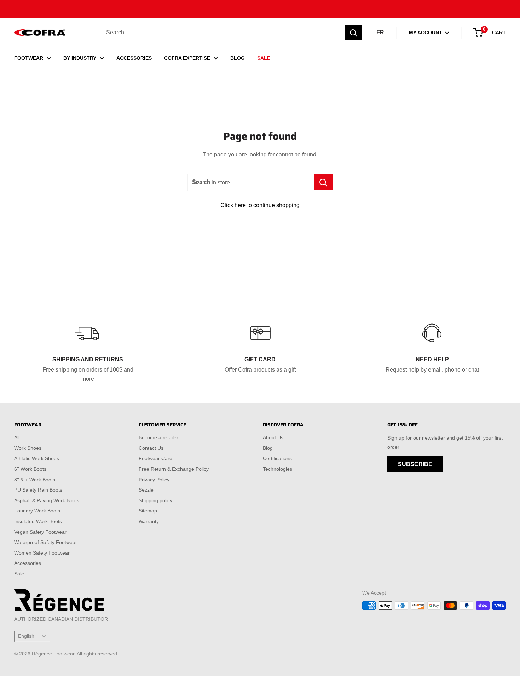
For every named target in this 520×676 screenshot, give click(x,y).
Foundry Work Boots (37, 511)
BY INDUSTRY (79, 58)
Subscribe (415, 464)
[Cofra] (39, 32)
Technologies (277, 469)
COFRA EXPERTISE (187, 58)
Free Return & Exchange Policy (174, 469)
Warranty (149, 521)
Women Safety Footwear (42, 553)
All (16, 437)
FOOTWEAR (28, 58)
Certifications (277, 458)
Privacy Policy (154, 479)
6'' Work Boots (30, 469)
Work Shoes (27, 448)
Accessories (27, 563)
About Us (273, 437)
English (26, 636)
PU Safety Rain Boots (38, 490)
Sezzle (146, 490)
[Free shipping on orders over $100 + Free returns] (260, 9)
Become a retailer (158, 437)
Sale (19, 574)
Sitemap (148, 511)
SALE (263, 58)
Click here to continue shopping (260, 205)
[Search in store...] (323, 182)
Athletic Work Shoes (36, 458)
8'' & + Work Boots (34, 479)
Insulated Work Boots (38, 521)
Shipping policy (155, 500)
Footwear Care (155, 458)
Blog (268, 448)
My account (426, 32)
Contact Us (151, 448)
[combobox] (223, 32)
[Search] (353, 32)
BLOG (237, 58)
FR (380, 32)
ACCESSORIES (134, 58)
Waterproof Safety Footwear (45, 542)
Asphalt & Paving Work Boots (46, 500)
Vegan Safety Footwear (40, 532)
